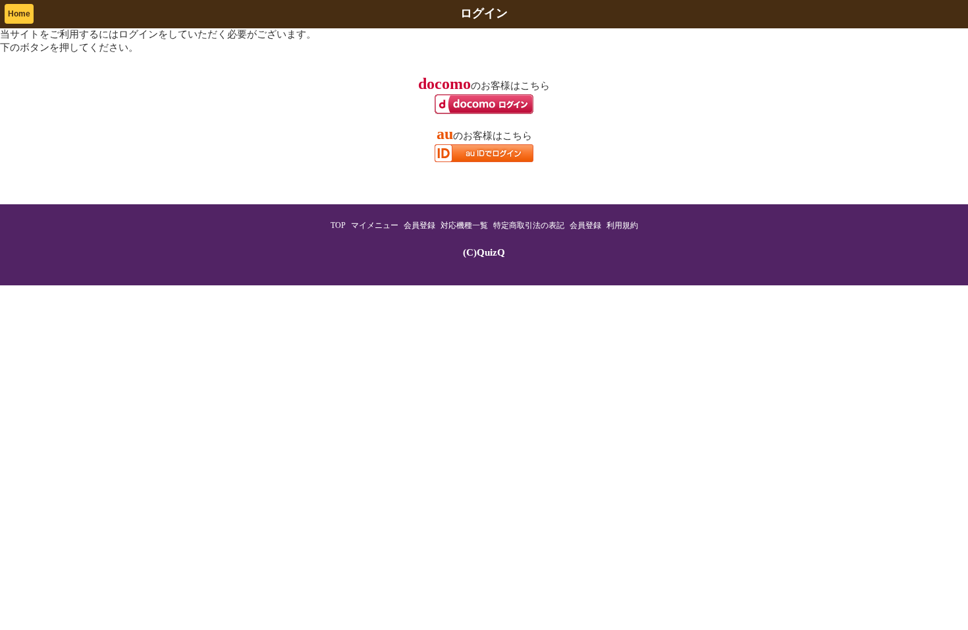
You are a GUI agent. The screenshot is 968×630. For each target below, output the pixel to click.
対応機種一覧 (464, 225)
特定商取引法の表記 (528, 225)
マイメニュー (374, 225)
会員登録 (419, 225)
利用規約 (622, 225)
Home (19, 13)
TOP (338, 225)
